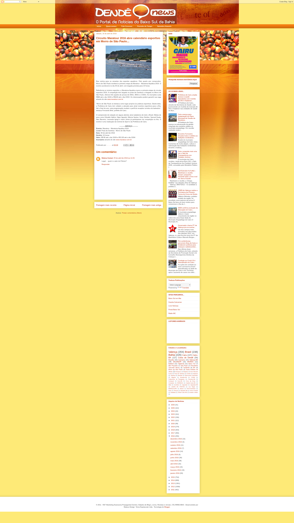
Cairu (184, 355)
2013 (173, 483)
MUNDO (190, 362)
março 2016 (175, 467)
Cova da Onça (190, 381)
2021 (173, 420)
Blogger (167, 507)
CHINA (193, 377)
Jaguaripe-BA (194, 385)
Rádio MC (172, 313)
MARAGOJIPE (172, 388)
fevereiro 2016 (175, 470)
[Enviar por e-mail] (124, 145)
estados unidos (193, 392)
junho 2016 (174, 457)
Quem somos (111, 26)
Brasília (171, 360)
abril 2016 (174, 464)
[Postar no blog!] (126, 145)
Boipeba (185, 371)
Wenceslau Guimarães (191, 375)
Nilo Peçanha (173, 366)
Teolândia (186, 367)
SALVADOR (177, 362)
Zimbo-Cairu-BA (182, 392)
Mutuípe (180, 375)
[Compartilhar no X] (129, 145)
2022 (173, 417)
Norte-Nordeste (191, 388)
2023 (173, 414)
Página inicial (129, 205)
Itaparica (195, 373)
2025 (173, 408)
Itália (169, 385)
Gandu (189, 373)
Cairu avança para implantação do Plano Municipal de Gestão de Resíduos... (186, 117)
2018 (173, 430)
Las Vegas (192, 386)
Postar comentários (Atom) (132, 213)
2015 (173, 477)
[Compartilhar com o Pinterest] (133, 145)
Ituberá (171, 364)
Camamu (181, 360)
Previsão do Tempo (144, 26)
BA (194, 367)
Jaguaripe (184, 385)
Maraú (182, 388)
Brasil (188, 351)
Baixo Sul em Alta (174, 298)
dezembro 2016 (176, 439)
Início (99, 26)
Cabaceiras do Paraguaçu (176, 379)
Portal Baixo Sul (174, 309)
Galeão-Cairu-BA (190, 383)
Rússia (176, 390)
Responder (106, 164)
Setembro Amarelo (164, 26)
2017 (173, 433)
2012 (173, 486)
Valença (172, 351)
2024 (173, 411)
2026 (173, 405)
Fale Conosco (126, 26)
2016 (173, 436)
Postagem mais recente (106, 205)
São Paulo (184, 366)
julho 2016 (174, 454)
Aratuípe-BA (183, 377)
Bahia (171, 354)
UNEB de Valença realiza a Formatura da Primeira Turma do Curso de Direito (188, 192)
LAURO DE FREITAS (178, 386)
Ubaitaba (173, 392)
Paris (169, 390)
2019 (173, 427)
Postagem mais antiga (151, 205)
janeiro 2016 (175, 473)
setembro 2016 (176, 448)
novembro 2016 (176, 442)
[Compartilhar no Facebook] (131, 145)
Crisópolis (171, 383)
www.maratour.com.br (115, 99)
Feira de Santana (179, 373)
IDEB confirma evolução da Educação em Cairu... (188, 209)
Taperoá (181, 364)
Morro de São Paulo (175, 369)
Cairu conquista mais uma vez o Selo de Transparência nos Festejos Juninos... (187, 154)
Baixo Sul (192, 364)
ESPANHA (180, 383)
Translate (185, 288)
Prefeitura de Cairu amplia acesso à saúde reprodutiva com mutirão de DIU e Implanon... (187, 98)
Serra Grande (194, 390)
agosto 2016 (175, 451)
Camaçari (171, 381)
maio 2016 (174, 461)
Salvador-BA (183, 390)
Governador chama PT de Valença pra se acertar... (187, 226)
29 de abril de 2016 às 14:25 (124, 158)
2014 (173, 480)
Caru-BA (179, 381)
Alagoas (173, 377)
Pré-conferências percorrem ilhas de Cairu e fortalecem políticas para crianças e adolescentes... (187, 244)
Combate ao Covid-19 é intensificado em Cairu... (187, 261)
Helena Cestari (107, 158)
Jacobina (176, 385)
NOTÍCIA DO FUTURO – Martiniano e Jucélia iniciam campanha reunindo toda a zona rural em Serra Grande (187, 174)
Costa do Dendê (185, 358)
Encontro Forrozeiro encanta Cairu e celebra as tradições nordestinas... (188, 136)
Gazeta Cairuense (175, 302)
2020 (173, 423)
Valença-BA (193, 360)
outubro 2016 (175, 445)
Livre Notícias (173, 306)
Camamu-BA (191, 379)
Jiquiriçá (173, 375)
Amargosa (178, 371)
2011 (173, 490)
